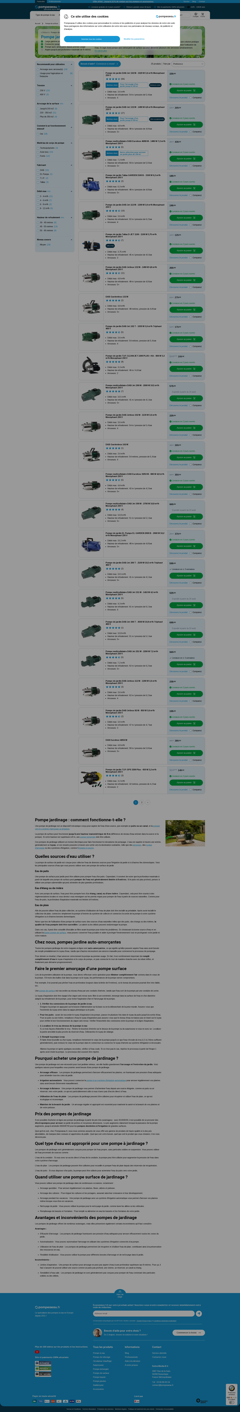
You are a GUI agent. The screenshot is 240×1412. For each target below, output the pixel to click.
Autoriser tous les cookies (91, 39)
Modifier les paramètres (134, 39)
